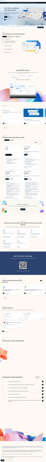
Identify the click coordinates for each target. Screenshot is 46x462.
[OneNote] (13, 198)
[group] (12, 116)
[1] (2, 445)
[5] (2, 458)
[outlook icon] (6, 167)
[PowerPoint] (10, 198)
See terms (27, 152)
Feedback (2, 460)
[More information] (16, 187)
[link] (3, 26)
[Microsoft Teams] (17, 198)
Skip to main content (2, 0)
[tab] (4, 36)
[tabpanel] (22, 49)
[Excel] (8, 198)
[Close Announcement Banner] (43, 2)
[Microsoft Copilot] (6, 198)
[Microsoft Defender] (16, 198)
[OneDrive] (26, 168)
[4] (2, 455)
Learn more (35, 451)
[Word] (7, 198)
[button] (5, 123)
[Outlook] (24, 168)
